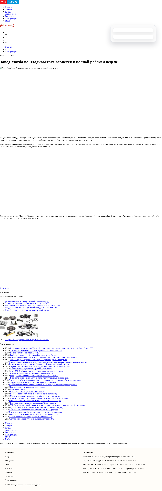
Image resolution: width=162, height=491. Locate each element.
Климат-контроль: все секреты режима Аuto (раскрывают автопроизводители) (43, 385)
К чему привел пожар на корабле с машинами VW (32, 373)
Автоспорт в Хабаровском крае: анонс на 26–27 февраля (33, 410)
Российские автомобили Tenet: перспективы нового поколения (32, 305)
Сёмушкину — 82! (18, 389)
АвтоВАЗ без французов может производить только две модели (37, 371)
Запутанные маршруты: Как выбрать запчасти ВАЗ (27, 303)
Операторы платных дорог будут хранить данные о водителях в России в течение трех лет (48, 362)
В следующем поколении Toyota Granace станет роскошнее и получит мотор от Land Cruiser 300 (51, 348)
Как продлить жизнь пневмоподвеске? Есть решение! (33, 403)
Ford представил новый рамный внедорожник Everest (33, 355)
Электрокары (11, 18)
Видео (8, 12)
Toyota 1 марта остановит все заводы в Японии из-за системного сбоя (40, 366)
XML (7, 439)
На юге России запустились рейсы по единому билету (33, 394)
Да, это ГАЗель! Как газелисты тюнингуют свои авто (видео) (36, 407)
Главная (8, 47)
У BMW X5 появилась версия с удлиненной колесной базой (36, 350)
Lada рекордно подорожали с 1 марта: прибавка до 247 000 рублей (38, 360)
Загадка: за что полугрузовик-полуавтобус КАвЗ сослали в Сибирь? (38, 398)
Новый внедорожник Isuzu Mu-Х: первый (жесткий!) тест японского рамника (43, 357)
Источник (4, 288)
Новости (9, 7)
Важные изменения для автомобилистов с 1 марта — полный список (39, 364)
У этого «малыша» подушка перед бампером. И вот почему (36, 396)
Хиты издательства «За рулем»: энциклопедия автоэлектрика (35, 412)
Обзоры (8, 9)
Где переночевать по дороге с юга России (28, 387)
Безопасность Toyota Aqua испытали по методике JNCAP (35, 414)
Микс (7, 21)
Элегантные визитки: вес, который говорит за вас (26, 301)
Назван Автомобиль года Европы (24, 353)
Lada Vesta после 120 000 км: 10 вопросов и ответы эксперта (35, 401)
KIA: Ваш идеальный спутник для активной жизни (27, 310)
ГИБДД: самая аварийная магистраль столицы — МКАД (34, 375)
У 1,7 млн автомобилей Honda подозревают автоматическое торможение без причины (47, 405)
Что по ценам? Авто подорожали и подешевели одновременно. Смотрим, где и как (45, 380)
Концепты (9, 16)
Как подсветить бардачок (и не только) (27, 391)
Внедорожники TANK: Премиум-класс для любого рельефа (31, 308)
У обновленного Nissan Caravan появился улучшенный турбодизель (39, 378)
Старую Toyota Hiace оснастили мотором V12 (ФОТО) (32, 382)
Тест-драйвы (10, 14)
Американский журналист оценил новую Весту (31, 369)
